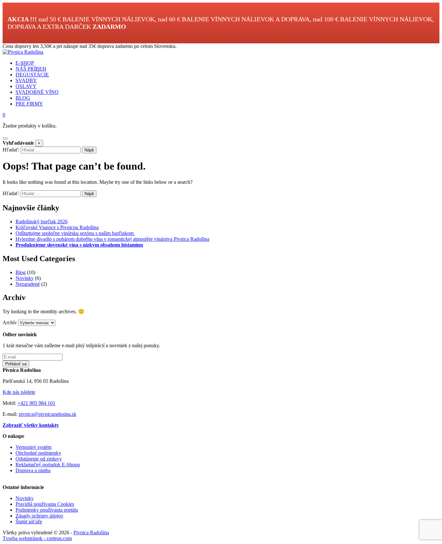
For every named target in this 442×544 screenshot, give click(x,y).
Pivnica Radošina (91, 532)
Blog (21, 272)
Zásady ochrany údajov (39, 515)
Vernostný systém (33, 447)
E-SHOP (25, 63)
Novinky (25, 278)
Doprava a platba (33, 470)
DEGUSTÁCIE (32, 74)
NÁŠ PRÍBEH (31, 69)
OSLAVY (26, 86)
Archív (10, 322)
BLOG (23, 98)
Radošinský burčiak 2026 (42, 221)
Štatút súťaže (29, 521)
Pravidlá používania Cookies (45, 504)
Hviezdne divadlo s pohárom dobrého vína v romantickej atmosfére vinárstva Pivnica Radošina (112, 239)
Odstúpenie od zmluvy (39, 458)
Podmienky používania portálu (47, 510)
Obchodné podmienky (38, 453)
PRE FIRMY (29, 103)
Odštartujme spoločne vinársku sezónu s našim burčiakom (75, 233)
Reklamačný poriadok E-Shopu (48, 464)
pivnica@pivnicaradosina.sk (47, 414)
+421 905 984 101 (36, 403)
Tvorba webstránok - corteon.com (37, 538)
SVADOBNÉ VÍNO (37, 92)
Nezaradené (28, 284)
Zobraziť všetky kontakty (31, 425)
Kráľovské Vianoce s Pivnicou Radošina (57, 227)
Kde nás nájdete (19, 392)
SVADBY (26, 80)
